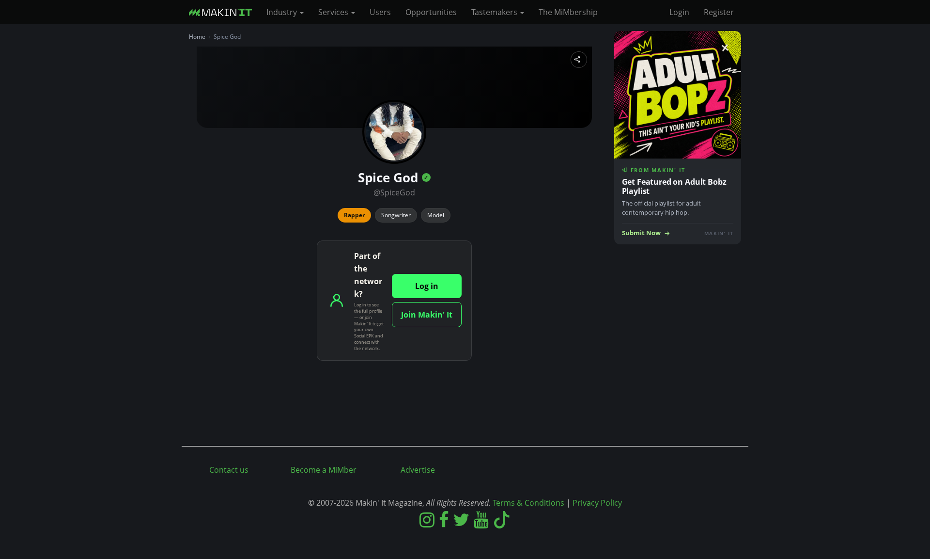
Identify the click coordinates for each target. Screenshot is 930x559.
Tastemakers (495, 12)
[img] (426, 177)
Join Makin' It (426, 314)
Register (719, 12)
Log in (426, 286)
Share (579, 59)
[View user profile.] (394, 132)
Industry (282, 12)
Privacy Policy (597, 502)
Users (380, 12)
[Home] (224, 12)
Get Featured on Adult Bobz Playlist (674, 186)
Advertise (418, 469)
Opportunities (431, 12)
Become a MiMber (323, 469)
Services (334, 12)
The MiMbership (568, 12)
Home (197, 36)
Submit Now (641, 233)
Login (679, 12)
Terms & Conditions (528, 502)
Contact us (228, 469)
